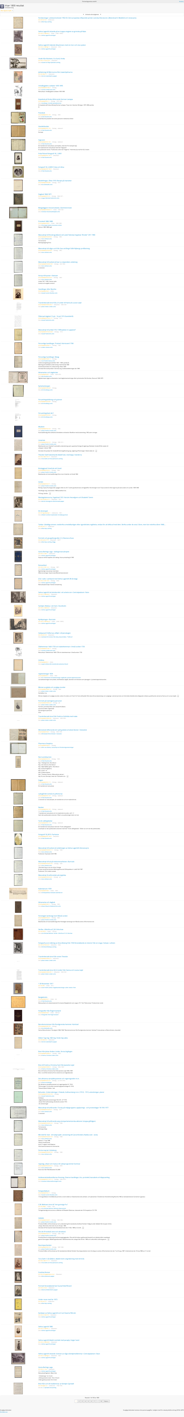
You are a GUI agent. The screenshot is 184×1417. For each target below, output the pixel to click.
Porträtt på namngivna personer (50, 701)
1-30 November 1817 (45, 984)
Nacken (41, 807)
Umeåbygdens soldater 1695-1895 (50, 86)
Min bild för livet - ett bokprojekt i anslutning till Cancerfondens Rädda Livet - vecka (68, 1135)
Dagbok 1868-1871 (45, 194)
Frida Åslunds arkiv (47, 116)
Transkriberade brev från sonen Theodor (53, 956)
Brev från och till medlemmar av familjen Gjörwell (56, 1384)
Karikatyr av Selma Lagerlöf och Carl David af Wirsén (57, 1313)
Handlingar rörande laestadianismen (51, 103)
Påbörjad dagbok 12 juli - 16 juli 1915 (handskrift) (55, 316)
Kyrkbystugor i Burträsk (46, 619)
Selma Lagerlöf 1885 (45, 1327)
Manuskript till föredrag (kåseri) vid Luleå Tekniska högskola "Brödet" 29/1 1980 (66, 235)
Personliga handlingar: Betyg (48, 357)
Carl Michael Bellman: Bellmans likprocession (54, 1208)
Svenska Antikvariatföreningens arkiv (51, 1181)
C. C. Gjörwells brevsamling (49, 1387)
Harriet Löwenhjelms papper (49, 76)
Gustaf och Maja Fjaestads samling (51, 62)
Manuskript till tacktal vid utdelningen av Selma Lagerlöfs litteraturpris (63, 848)
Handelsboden (43, 126)
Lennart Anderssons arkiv (48, 89)
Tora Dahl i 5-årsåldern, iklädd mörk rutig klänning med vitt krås (61, 1259)
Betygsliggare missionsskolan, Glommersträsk (55, 208)
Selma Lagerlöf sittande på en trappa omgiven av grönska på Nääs (62, 31)
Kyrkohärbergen (44, 386)
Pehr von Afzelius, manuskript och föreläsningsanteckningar (58, 747)
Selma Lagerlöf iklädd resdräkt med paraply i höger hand (58, 1340)
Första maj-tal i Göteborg (47, 1150)
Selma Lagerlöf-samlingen (49, 35)
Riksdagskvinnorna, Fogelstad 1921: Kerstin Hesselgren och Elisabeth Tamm (65, 497)
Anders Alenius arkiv (47, 347)
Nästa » (106, 1401)
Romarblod (42, 565)
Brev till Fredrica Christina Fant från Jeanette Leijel (56, 1065)
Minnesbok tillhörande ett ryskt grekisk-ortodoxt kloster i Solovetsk (62, 730)
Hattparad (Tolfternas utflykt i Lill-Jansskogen (54, 633)
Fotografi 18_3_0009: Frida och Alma (51, 167)
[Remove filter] (12, 11)
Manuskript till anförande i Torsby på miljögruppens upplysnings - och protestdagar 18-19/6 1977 (73, 1108)
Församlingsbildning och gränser (50, 400)
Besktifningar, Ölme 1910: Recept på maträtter (55, 181)
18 (101, 1401)
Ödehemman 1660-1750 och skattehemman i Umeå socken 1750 (61, 647)
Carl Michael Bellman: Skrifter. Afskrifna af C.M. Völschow (57, 933)
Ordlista (41, 660)
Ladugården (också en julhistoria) (50, 794)
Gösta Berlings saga (45, 1367)
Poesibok (41, 113)
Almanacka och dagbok (46, 902)
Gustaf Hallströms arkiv (48, 320)
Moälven (41, 427)
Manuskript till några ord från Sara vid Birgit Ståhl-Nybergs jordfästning (64, 248)
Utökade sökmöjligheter (92, 14)
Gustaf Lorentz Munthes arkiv (49, 293)
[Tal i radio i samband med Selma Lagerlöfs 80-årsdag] (57, 579)
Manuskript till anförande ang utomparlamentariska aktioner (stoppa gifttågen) (67, 1121)
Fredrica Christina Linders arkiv (50, 1055)
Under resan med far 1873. (48, 1299)
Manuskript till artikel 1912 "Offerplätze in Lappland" (57, 330)
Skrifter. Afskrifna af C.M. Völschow (50, 929)
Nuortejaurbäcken (45, 1245)
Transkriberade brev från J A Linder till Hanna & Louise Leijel (59, 303)
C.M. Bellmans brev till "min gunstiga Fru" (53, 1204)
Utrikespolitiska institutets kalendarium (52, 892)
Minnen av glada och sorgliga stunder (51, 687)
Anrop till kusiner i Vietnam (48, 276)
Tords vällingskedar (45, 821)
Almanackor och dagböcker (48, 372)
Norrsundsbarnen (44, 757)
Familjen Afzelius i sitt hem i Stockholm (52, 606)
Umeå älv (41, 440)
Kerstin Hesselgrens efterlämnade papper (53, 501)
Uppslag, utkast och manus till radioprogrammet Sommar (59, 1164)
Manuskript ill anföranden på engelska (52, 875)
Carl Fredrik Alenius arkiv (48, 361)
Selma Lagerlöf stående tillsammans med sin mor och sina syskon (62, 45)
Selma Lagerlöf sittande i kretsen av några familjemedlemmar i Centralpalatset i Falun (69, 1354)
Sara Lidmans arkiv (47, 239)
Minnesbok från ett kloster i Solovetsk (52, 734)
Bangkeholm (42, 997)
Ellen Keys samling (47, 22)
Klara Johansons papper (48, 1276)
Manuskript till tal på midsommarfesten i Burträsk (56, 862)
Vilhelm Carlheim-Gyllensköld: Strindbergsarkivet (55, 515)
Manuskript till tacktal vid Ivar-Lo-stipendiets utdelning (57, 262)
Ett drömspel (43, 511)
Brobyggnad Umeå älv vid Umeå (49, 468)
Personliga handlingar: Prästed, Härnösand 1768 (55, 343)
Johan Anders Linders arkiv (49, 306)
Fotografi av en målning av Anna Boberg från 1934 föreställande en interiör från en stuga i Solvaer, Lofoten (76, 943)
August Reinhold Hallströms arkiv (50, 198)
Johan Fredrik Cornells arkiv (49, 430)
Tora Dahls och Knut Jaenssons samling (52, 458)
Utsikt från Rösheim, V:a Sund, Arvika (51, 59)
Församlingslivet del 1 (46, 413)
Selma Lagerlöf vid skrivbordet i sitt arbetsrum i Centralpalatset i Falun (63, 592)
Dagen (40, 780)
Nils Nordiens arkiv (47, 376)
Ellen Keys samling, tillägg (48, 542)
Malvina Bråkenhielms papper (50, 1290)
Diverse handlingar (47, 1082)
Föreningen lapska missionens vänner (52, 225)
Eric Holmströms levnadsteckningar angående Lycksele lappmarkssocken (61, 677)
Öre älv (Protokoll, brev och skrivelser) (52, 1232)
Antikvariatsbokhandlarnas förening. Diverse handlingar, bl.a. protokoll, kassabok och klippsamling (74, 1177)
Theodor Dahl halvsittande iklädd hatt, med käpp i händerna (60, 455)
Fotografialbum (43, 1191)
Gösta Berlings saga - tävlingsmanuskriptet (53, 552)
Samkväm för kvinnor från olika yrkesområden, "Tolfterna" (57, 637)
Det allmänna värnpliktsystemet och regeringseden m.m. (58, 1079)
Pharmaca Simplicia (45, 743)
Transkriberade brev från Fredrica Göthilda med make (57, 716)
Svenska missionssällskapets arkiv (51, 211)
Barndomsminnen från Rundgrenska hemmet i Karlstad (58, 1024)
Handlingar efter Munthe (47, 289)
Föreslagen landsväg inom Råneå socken (53, 916)
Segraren (41, 140)
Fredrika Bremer (44, 1272)
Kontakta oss (3, 1412)
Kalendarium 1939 (44, 889)
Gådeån (41, 1218)
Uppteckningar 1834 (45, 674)
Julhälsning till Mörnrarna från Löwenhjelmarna (55, 72)
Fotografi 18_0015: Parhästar (48, 834)
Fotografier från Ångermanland (49, 1011)
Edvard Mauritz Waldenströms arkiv (51, 906)
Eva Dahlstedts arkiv (47, 184)
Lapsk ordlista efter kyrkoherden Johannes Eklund (55, 664)
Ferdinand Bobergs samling (49, 947)
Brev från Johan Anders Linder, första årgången (55, 1051)
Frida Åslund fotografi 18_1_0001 (50, 153)
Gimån (40, 482)
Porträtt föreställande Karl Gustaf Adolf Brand (54, 1286)
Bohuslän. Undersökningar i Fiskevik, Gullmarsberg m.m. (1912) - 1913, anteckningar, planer (71, 1092)
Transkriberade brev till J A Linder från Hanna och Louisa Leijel (60, 970)
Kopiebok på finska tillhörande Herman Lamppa (55, 99)
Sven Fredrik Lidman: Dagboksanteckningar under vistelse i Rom (59, 987)
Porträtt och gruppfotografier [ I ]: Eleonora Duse (56, 538)
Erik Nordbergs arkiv (47, 390)
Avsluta (181, 1)
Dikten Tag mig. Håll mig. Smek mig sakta (53, 1038)
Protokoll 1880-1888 (45, 221)
